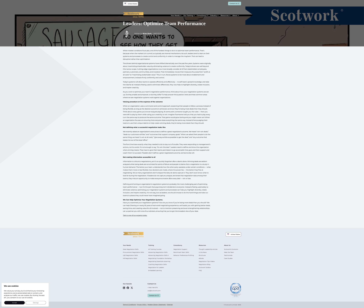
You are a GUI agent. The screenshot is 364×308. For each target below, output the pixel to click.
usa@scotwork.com (154, 291)
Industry (213, 15)
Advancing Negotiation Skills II (158, 255)
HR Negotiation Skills (130, 258)
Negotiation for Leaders (156, 267)
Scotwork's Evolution (231, 249)
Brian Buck (147, 33)
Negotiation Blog (204, 264)
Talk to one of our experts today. (135, 215)
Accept (14, 302)
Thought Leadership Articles (208, 249)
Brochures (202, 255)
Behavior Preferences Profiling (183, 255)
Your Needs (175, 15)
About (234, 15)
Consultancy (201, 15)
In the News (203, 252)
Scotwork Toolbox (205, 267)
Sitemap (170, 304)
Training (151, 245)
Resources (225, 15)
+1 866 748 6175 (152, 287)
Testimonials (228, 255)
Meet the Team (229, 252)
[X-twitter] (132, 287)
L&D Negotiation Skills (130, 255)
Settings (36, 302)
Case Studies (228, 258)
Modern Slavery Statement (157, 304)
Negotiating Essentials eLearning (159, 261)
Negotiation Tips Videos (207, 261)
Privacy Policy (142, 304)
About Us (227, 245)
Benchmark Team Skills (181, 252)
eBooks (201, 258)
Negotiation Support (180, 249)
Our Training (188, 15)
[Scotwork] (133, 234)
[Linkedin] (124, 287)
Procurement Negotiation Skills (133, 252)
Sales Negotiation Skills (130, 249)
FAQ (200, 270)
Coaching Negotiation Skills (157, 264)
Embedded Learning (155, 270)
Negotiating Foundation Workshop (160, 258)
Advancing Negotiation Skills (157, 252)
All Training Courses (154, 249)
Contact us (233, 3)
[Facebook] (128, 287)
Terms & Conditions (129, 304)
